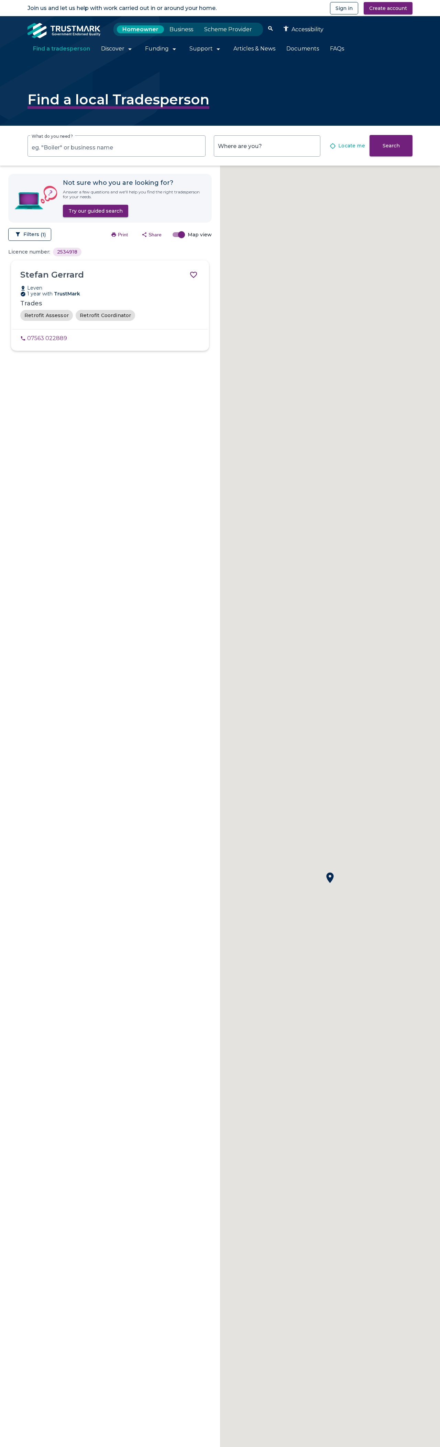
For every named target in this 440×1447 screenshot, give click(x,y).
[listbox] (67, 251)
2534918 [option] (67, 252)
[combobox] (116, 147)
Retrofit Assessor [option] (46, 315)
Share (152, 234)
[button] (330, 877)
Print (119, 234)
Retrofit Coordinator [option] (105, 315)
